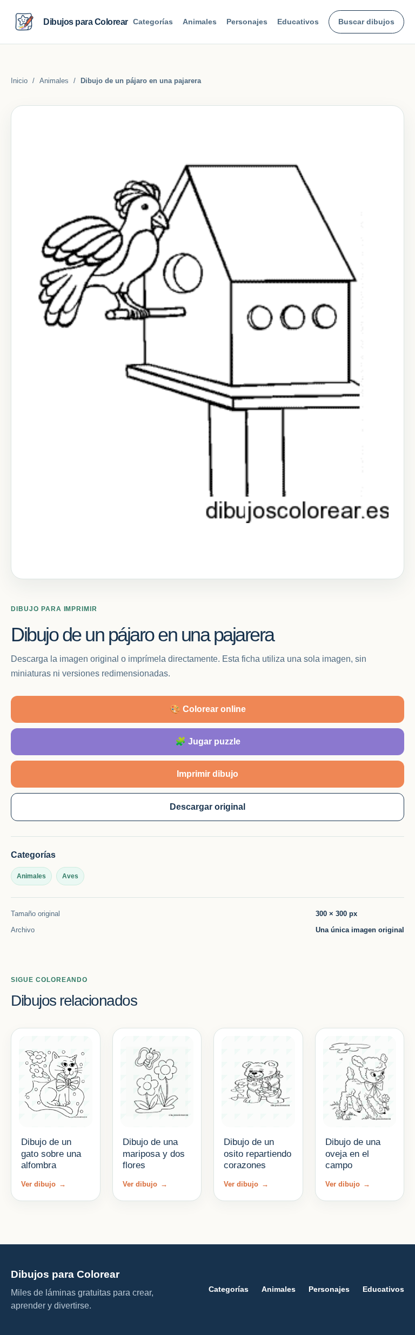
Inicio (19, 81)
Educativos (298, 21)
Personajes (246, 21)
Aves (70, 876)
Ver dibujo (43, 1184)
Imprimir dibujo (207, 773)
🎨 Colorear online (208, 709)
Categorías (153, 21)
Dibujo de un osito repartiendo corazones (257, 1153)
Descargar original (207, 806)
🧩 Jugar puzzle (207, 741)
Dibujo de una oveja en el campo (352, 1153)
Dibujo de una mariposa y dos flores (154, 1153)
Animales (200, 21)
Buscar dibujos (366, 21)
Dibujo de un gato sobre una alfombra (51, 1153)
